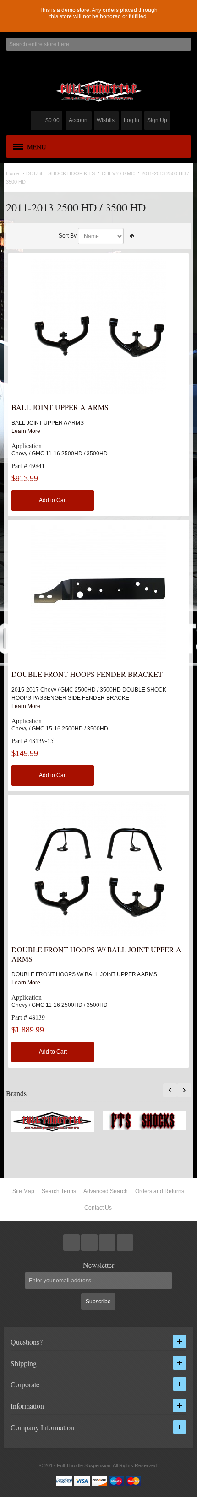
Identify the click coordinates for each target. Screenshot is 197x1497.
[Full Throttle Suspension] (98, 91)
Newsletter (98, 1265)
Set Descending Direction (132, 236)
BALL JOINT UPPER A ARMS (60, 407)
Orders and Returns (159, 1191)
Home (12, 173)
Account (79, 120)
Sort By (68, 235)
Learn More (25, 431)
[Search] (184, 44)
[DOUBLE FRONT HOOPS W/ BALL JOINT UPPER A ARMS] (98, 868)
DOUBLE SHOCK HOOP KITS (60, 173)
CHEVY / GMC (118, 173)
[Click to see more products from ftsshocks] (144, 1120)
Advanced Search (105, 1191)
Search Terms (59, 1191)
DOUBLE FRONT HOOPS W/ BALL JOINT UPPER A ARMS (96, 954)
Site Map (23, 1191)
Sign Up (157, 120)
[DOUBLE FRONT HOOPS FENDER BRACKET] (98, 592)
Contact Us (98, 1208)
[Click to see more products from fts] (52, 1121)
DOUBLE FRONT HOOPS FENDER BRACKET (87, 674)
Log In (131, 120)
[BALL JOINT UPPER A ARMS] (98, 326)
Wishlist (106, 120)
